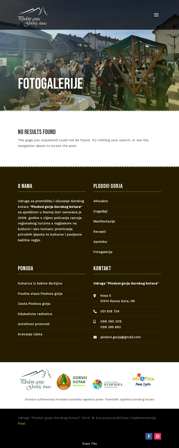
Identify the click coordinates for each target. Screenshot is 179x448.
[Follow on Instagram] (157, 436)
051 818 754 (109, 311)
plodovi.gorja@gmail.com (120, 337)
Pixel (21, 424)
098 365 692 (110, 327)
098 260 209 (111, 321)
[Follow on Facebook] (148, 436)
